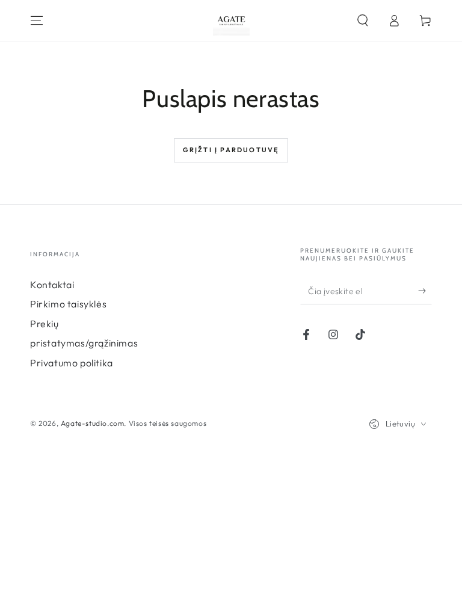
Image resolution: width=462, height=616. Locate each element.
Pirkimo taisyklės (68, 304)
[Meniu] (36, 20)
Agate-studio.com (93, 423)
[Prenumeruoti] (425, 290)
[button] (362, 20)
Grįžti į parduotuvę (231, 150)
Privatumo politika (71, 363)
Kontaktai (52, 285)
